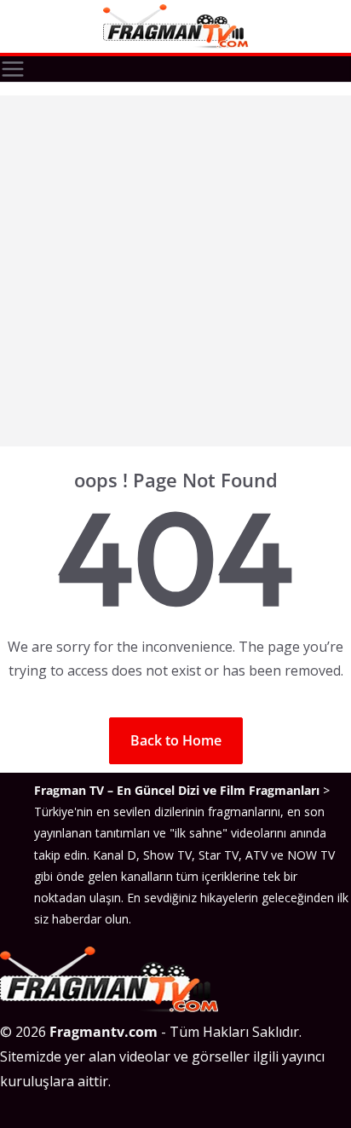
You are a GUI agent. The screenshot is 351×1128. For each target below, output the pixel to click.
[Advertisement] (175, 270)
